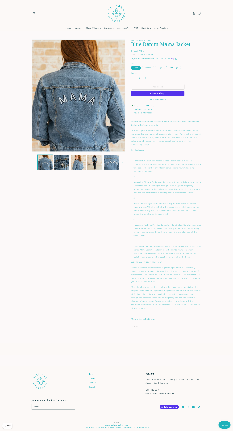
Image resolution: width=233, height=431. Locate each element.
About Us (92, 383)
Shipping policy (128, 427)
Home (90, 374)
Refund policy (90, 427)
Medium (149, 68)
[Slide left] (34, 162)
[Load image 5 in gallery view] (111, 162)
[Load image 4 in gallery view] (94, 162)
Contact (91, 387)
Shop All (91, 378)
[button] (34, 13)
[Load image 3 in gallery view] (78, 162)
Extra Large (173, 68)
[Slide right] (122, 162)
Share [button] (136, 326)
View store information (142, 113)
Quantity (134, 73)
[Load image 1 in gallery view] (45, 162)
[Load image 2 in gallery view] (61, 162)
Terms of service (115, 427)
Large (161, 68)
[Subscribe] (72, 407)
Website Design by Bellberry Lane (116, 425)
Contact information (142, 427)
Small (136, 68)
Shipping (134, 54)
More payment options (158, 99)
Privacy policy (102, 427)
